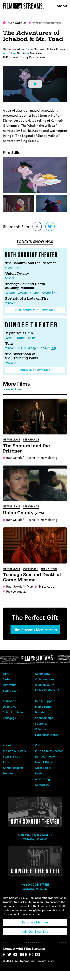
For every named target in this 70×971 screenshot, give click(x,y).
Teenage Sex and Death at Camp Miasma (25, 286)
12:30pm (10, 292)
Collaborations (44, 679)
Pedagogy (9, 718)
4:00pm (33, 348)
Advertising (42, 779)
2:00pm (23, 292)
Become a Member (35, 922)
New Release (11, 439)
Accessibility (43, 768)
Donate (40, 712)
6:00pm (10, 267)
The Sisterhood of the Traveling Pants (21, 356)
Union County (17, 273)
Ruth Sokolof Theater (49, 751)
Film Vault (9, 685)
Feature (8, 773)
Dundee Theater (45, 756)
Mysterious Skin (19, 333)
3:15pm (9, 278)
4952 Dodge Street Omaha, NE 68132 (35, 886)
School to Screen (14, 712)
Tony (9, 343)
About (7, 745)
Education (9, 701)
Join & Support (45, 701)
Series (7, 679)
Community (42, 674)
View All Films (13, 389)
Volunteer (41, 729)
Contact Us (42, 785)
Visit (38, 745)
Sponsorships (44, 718)
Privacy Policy (45, 961)
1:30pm (9, 338)
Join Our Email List (35, 931)
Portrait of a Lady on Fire (26, 298)
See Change (31, 439)
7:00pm (47, 292)
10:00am (10, 363)
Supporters (42, 723)
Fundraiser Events (46, 735)
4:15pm (21, 338)
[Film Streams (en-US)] (24, 6)
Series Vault (10, 690)
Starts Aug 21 (47, 586)
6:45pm (32, 338)
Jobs (6, 762)
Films (6, 674)
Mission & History (14, 751)
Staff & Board (11, 756)
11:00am (10, 303)
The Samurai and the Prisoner (30, 263)
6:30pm (45, 348)
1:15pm (22, 348)
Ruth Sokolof (16, 22)
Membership (43, 707)
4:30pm (34, 292)
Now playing (49, 458)
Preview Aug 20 (16, 592)
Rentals (40, 773)
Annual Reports (13, 768)
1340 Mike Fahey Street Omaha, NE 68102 (35, 837)
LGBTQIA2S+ (30, 568)
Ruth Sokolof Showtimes (35, 310)
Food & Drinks (44, 762)
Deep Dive (9, 707)
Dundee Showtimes (35, 370)
